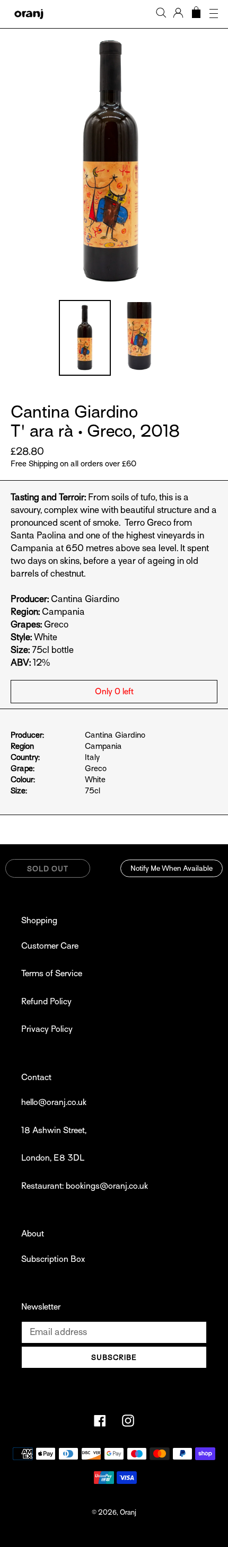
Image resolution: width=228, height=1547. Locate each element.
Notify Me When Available (171, 868)
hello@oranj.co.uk (53, 1102)
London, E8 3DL (52, 1158)
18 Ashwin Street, (53, 1130)
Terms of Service (51, 973)
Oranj (128, 1512)
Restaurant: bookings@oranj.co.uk (84, 1186)
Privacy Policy (47, 1029)
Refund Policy (46, 1001)
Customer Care (49, 946)
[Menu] (213, 14)
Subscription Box (53, 1259)
